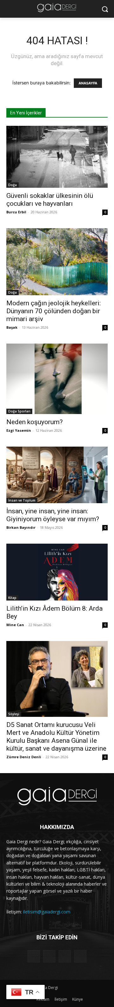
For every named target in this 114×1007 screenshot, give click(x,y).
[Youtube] (80, 956)
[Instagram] (49, 956)
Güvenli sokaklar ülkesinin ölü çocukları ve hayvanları (49, 199)
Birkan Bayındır (20, 527)
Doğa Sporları (19, 411)
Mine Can (15, 624)
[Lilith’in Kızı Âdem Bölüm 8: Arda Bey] (57, 572)
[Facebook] (34, 956)
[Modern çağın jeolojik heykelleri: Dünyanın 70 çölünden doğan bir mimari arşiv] (57, 261)
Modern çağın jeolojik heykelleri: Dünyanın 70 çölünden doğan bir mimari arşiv (53, 311)
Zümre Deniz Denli (23, 756)
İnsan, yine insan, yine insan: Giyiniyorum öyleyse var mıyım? (52, 515)
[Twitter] (65, 956)
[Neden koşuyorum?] (57, 379)
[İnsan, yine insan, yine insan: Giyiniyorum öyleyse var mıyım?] (57, 475)
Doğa (12, 185)
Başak (11, 327)
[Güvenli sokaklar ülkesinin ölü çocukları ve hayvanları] (57, 157)
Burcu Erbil (16, 212)
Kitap (12, 597)
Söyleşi (13, 714)
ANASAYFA (88, 83)
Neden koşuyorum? (34, 422)
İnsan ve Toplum (21, 500)
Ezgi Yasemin (18, 430)
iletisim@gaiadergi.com (46, 912)
